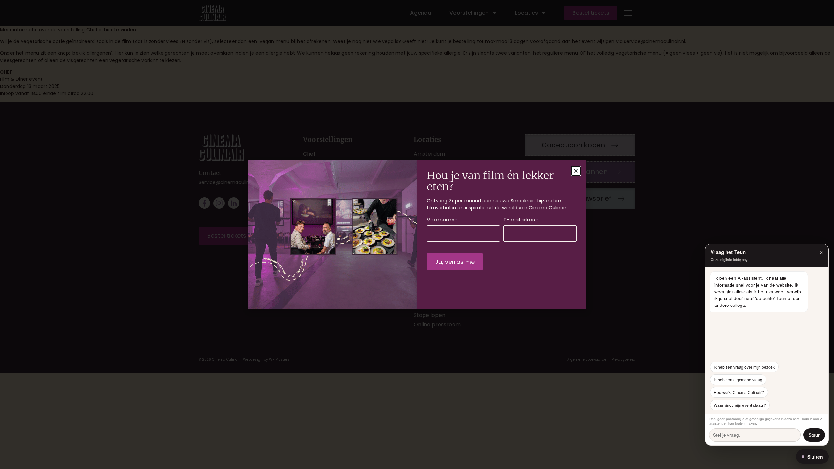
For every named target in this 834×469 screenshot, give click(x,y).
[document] (417, 234)
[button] (576, 171)
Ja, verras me (455, 262)
